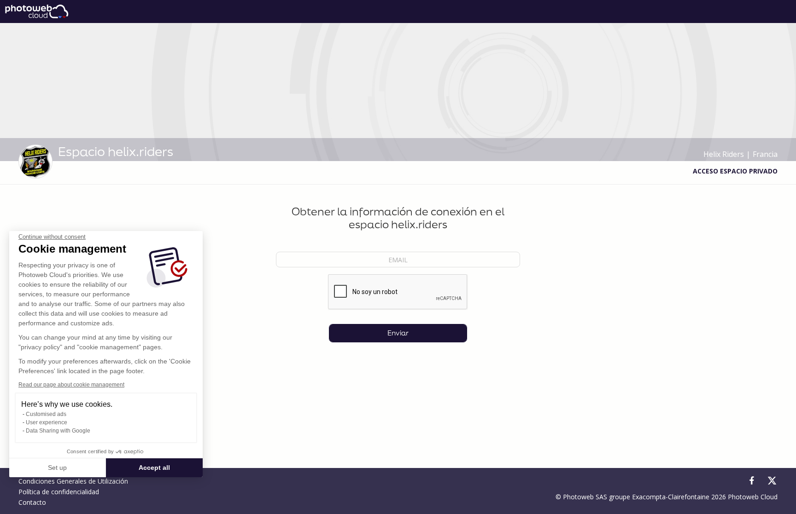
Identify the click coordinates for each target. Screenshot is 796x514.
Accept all (154, 467)
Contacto (32, 502)
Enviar (398, 333)
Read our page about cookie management (71, 384)
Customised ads (46, 414)
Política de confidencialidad (58, 491)
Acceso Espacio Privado (735, 171)
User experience (46, 422)
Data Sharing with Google (58, 430)
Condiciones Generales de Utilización (73, 481)
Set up (57, 467)
